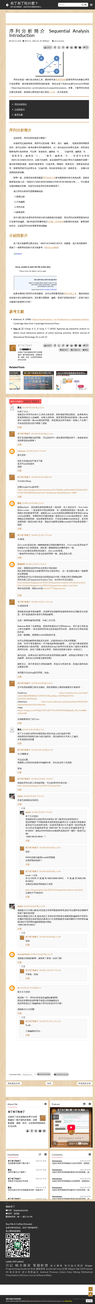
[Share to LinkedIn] (71, 47)
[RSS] (36, 1131)
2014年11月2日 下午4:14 (36, 564)
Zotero (62, 1272)
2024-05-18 (40, 1161)
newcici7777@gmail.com (54, 588)
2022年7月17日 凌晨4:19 (30, 988)
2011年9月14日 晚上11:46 (42, 434)
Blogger (89, 1265)
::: (7, 11)
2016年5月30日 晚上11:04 (50, 871)
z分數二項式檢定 (56, 221)
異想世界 (21, 564)
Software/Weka (44, 1275)
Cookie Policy (68, 1301)
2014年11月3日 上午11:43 (42, 602)
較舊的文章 (85, 1083)
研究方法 (28, 41)
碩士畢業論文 (44, 41)
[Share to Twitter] (67, 47)
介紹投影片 (19, 109)
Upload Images (44, 1074)
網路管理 (40, 1268)
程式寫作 (15, 1272)
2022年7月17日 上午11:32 (50, 1021)
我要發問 (27, 401)
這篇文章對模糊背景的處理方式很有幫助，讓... (71, 1190)
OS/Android (87, 1272)
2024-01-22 (40, 1199)
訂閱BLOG (76, 350)
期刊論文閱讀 (74, 1265)
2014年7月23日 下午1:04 (41, 535)
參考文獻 (18, 114)
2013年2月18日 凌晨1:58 (41, 477)
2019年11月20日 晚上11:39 (41, 954)
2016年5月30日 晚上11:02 (50, 847)
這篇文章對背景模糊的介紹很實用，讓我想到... (71, 1181)
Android (44, 1272)
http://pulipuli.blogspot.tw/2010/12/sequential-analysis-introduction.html (51, 582)
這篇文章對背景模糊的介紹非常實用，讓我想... (71, 1163)
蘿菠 (19, 503)
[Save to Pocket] (76, 47)
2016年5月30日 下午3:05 (42, 812)
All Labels (18, 1261)
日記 (10, 1265)
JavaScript (51, 1268)
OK (90, 1301)
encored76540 (23, 954)
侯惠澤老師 (60, 79)
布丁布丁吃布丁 (25, 345)
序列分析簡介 (20, 104)
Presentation (12, 1275)
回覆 (19, 427)
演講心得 (35, 41)
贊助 (86, 350)
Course (32, 1275)
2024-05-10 (40, 1170)
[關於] (27, 1131)
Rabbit (20, 796)
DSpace (71, 1268)
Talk (78, 1268)
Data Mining (73, 1272)
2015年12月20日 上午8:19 (42, 779)
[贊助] (44, 1131)
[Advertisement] (49, 18)
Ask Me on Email (62, 1074)
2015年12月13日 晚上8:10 (42, 750)
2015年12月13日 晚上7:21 (33, 729)
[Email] (40, 1131)
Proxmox (53, 1272)
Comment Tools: (15, 1074)
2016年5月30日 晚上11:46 (34, 906)
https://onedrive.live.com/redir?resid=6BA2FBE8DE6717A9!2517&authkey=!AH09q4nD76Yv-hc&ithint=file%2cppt (52, 696)
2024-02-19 (40, 1179)
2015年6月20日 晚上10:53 (42, 683)
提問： (13, 1213)
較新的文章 (14, 1083)
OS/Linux (23, 1275)
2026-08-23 (84, 1161)
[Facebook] (32, 1131)
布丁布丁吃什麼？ (24, 3)
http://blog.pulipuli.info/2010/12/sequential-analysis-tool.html (54, 890)
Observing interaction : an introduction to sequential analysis (60, 319)
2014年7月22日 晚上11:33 (32, 503)
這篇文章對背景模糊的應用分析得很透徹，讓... (71, 1172)
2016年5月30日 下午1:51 (34, 796)
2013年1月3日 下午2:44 (36, 451)
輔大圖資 (23, 1265)
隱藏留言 (35, 401)
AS (18, 988)
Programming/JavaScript (18, 1268)
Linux (59, 1268)
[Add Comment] (90, 1294)
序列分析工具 (49, 177)
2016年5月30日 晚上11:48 (50, 937)
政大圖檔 (56, 1265)
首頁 (49, 1083)
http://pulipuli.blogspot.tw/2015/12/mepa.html (39, 785)
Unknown (21, 451)
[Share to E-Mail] (80, 47)
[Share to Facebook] (55, 47)
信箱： (18, 1210)
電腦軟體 (41, 1265)
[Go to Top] (90, 1289)
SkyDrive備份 (51, 247)
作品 (33, 1268)
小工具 (52, 92)
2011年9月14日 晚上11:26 (33, 407)
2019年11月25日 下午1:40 (50, 970)
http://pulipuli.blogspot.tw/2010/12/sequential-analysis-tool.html (47, 585)
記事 (65, 1268)
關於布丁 (64, 350)
